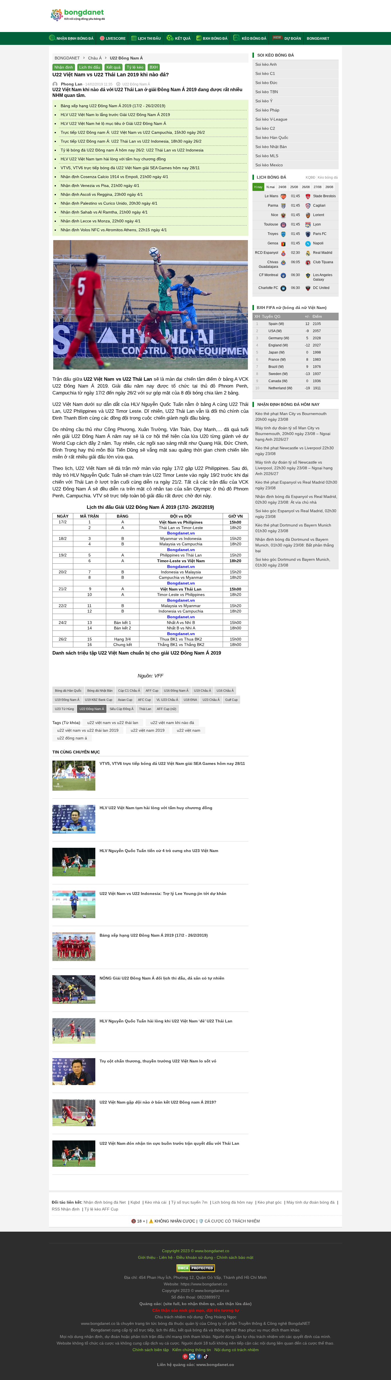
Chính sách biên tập (151, 1349)
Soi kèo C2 (265, 128)
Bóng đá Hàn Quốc (68, 690)
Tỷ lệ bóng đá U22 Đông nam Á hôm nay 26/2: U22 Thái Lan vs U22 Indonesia (132, 150)
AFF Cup (152, 690)
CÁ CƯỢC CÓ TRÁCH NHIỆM (232, 1221)
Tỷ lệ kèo (135, 67)
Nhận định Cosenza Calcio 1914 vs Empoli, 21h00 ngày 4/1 (114, 176)
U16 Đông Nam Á (176, 690)
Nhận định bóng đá (75, 39)
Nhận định (63, 67)
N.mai (270, 187)
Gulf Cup (231, 699)
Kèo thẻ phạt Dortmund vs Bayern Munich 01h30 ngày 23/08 (293, 528)
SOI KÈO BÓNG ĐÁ (275, 55)
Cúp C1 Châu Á (129, 690)
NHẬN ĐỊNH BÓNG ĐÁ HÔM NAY (288, 404)
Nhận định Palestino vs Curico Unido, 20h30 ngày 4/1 (109, 203)
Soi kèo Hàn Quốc (271, 137)
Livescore (115, 39)
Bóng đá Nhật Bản (99, 690)
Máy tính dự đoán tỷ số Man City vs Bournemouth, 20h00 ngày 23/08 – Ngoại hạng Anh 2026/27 (292, 434)
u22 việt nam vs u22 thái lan (112, 722)
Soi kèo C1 (265, 73)
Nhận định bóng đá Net (105, 1202)
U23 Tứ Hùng (64, 709)
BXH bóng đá (215, 39)
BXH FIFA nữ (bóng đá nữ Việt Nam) (292, 307)
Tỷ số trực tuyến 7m (189, 1202)
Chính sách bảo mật (235, 1257)
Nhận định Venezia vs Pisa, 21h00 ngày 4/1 (100, 185)
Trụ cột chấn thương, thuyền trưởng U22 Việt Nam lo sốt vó (158, 1061)
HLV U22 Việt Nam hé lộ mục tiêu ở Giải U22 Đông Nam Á (113, 123)
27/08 (317, 187)
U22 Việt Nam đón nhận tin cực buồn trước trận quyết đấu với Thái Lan (169, 1143)
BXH (154, 67)
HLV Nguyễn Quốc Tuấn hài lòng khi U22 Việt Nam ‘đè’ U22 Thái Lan (166, 1021)
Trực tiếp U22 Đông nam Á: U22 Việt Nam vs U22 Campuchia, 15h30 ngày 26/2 (133, 132)
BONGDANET (318, 39)
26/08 (306, 187)
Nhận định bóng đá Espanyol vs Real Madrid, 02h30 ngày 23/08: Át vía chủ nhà (296, 499)
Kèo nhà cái (155, 1202)
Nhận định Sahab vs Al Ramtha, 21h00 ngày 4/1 (104, 212)
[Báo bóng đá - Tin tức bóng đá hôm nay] (77, 11)
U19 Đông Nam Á (67, 699)
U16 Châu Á (225, 690)
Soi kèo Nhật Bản (271, 146)
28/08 (329, 187)
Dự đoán (293, 39)
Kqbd (135, 1202)
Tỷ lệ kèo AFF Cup (101, 1209)
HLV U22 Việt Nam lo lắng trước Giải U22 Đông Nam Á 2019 (115, 114)
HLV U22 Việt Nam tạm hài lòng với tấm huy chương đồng (113, 159)
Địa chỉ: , (195, 1277)
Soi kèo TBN (266, 91)
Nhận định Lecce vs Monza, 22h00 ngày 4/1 (101, 221)
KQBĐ (310, 178)
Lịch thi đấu (149, 39)
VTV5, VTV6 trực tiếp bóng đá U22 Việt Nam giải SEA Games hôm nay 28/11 (130, 167)
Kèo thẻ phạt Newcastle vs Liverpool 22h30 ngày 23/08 (294, 451)
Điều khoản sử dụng (194, 1257)
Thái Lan (145, 709)
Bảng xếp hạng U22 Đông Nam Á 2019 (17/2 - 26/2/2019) (113, 105)
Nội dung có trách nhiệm (236, 1349)
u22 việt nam (188, 730)
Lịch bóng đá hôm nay (232, 1202)
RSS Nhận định (66, 1209)
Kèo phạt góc (270, 1202)
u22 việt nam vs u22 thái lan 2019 (88, 730)
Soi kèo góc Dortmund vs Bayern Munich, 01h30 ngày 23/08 (292, 562)
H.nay (258, 187)
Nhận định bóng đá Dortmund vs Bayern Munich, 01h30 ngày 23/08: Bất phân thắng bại (294, 545)
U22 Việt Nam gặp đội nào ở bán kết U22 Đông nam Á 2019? (158, 1102)
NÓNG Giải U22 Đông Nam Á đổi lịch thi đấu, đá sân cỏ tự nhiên (162, 978)
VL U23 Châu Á (167, 699)
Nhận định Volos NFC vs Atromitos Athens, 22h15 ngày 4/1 (114, 230)
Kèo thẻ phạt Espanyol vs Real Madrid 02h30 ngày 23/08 (296, 485)
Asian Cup (125, 699)
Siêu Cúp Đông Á (121, 709)
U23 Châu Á (211, 699)
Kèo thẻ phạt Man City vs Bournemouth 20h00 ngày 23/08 (291, 416)
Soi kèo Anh (266, 64)
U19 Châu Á (202, 690)
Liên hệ (166, 1257)
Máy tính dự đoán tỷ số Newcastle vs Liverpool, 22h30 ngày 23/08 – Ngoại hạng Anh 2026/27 (294, 468)
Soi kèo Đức (266, 82)
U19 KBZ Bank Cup (98, 699)
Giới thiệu (146, 1257)
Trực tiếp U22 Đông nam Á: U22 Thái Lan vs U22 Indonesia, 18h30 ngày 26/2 (131, 141)
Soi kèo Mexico (269, 165)
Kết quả (182, 39)
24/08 (282, 187)
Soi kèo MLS (266, 155)
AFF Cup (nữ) (166, 709)
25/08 (294, 187)
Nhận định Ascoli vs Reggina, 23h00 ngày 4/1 (102, 194)
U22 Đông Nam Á (92, 709)
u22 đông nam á (72, 738)
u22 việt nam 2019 (148, 730)
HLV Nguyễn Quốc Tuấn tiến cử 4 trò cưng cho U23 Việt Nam (159, 850)
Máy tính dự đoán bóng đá (311, 1202)
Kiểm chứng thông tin (191, 1349)
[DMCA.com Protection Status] (195, 1271)
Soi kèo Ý (263, 101)
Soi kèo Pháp (267, 110)
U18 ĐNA (190, 699)
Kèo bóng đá (253, 39)
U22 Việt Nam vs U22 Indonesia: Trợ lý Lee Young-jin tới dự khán (163, 893)
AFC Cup (144, 699)
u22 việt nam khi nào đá (172, 722)
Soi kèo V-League (271, 119)
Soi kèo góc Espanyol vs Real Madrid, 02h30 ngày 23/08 (295, 513)
